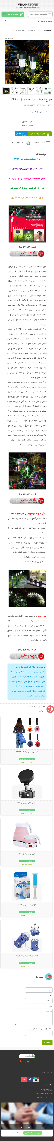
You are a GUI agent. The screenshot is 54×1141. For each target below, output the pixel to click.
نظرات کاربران (18, 30)
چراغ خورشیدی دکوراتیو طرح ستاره (24, 672)
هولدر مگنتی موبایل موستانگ (26, 803)
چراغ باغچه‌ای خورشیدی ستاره (23, 691)
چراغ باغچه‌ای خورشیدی (33, 686)
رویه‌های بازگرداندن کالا (44, 1094)
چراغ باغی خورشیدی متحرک (20, 681)
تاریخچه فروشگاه (46, 1090)
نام (51, 984)
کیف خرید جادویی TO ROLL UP (26, 752)
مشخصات (47, 30)
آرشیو (41, 711)
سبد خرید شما (13, 14)
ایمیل (50, 995)
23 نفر (18, 134)
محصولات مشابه (34, 30)
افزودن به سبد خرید (37, 134)
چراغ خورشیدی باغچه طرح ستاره (30, 676)
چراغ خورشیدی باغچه (36, 696)
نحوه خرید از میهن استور (44, 1097)
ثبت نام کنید (16, 1133)
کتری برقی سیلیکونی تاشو (26, 854)
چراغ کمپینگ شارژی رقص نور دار (27, 956)
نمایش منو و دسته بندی (38, 14)
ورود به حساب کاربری (32, 1133)
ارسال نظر (47, 1042)
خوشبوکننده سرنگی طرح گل (26, 905)
